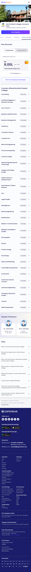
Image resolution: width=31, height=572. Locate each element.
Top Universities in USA (8, 472)
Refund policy (5, 551)
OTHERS (25, 566)
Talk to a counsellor (7, 492)
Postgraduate (9, 50)
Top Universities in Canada (6, 476)
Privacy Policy (5, 547)
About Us (18, 459)
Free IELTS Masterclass (8, 491)
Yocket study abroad (7, 542)
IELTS (3, 506)
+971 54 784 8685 (15, 534)
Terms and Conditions (7, 549)
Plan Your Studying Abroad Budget (15, 80)
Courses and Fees (26, 37)
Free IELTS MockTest (7, 489)
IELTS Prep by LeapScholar (20, 491)
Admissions (8, 37)
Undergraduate (21, 50)
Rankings (16, 37)
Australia (4, 464)
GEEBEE (4, 544)
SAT (17, 500)
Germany (4, 468)
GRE (17, 503)
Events (3, 502)
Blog (3, 496)
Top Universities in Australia (6, 479)
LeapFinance (19, 489)
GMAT (17, 504)
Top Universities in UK (7, 474)
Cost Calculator (6, 494)
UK (2, 460)
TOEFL (18, 498)
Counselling (5, 507)
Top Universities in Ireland (6, 482)
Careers (18, 460)
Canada (4, 462)
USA (3, 459)
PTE (17, 501)
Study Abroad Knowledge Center (6, 499)
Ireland (3, 466)
